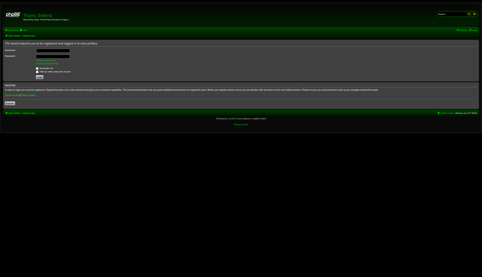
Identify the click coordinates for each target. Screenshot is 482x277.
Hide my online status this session (55, 72)
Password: (10, 56)
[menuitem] (23, 30)
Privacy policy (28, 95)
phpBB (231, 118)
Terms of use (12, 95)
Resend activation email (47, 63)
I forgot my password (45, 60)
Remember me (46, 68)
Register (10, 103)
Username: (10, 50)
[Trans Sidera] (13, 14)
